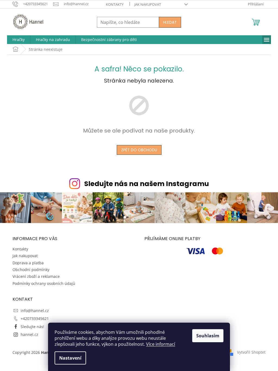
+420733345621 (35, 318)
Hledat (170, 22)
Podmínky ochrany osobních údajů (43, 283)
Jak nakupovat (147, 4)
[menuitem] (18, 39)
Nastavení (70, 358)
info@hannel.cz (35, 310)
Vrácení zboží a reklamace (36, 276)
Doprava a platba (28, 262)
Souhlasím (207, 336)
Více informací (160, 344)
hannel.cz (29, 334)
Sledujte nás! (32, 326)
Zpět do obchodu (139, 150)
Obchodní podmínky (30, 269)
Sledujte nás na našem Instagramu (146, 183)
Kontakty (115, 4)
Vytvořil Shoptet (251, 352)
